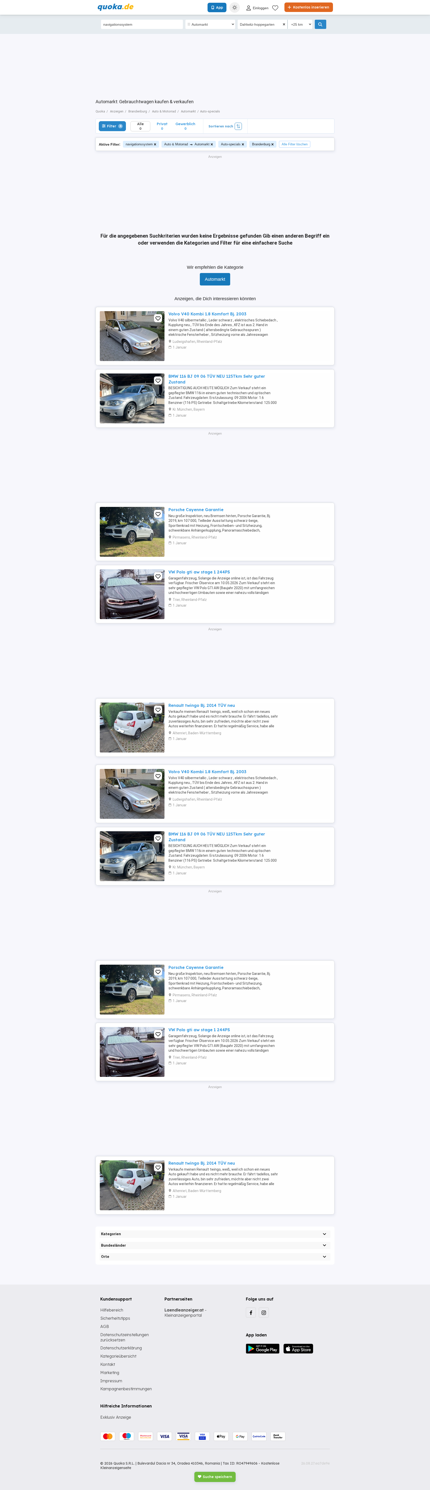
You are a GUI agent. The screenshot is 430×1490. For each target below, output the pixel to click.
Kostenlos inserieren (310, 7)
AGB (104, 1326)
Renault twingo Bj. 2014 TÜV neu (201, 705)
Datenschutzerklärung (121, 1347)
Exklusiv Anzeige (115, 1417)
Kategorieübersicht (118, 1356)
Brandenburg (261, 144)
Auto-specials (231, 144)
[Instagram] (264, 1312)
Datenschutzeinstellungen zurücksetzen (124, 1337)
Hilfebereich (111, 1309)
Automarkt (215, 279)
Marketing (109, 1372)
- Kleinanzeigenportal (185, 1312)
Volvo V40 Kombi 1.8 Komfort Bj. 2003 (207, 313)
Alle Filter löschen (295, 144)
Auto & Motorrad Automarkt (187, 144)
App (219, 7)
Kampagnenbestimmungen (126, 1388)
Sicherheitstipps (115, 1318)
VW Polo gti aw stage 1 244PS (199, 571)
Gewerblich (185, 126)
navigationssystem (139, 144)
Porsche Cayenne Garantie (195, 509)
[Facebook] (251, 1312)
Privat (162, 126)
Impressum (111, 1380)
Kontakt (107, 1364)
